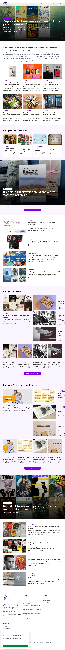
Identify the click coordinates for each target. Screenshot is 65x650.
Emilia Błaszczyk (6, 197)
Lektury (52, 3)
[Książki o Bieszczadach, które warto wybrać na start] (32, 182)
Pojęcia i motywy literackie (45, 3)
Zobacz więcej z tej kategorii (32, 210)
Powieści (23, 3)
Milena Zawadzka (7, 31)
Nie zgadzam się (15, 643)
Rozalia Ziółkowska (7, 512)
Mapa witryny (48, 642)
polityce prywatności (20, 639)
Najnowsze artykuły (17, 3)
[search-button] (57, 3)
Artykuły (25, 595)
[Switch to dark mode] (60, 3)
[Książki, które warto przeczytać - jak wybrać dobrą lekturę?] (32, 497)
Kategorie (6, 623)
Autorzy (45, 595)
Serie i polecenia (36, 3)
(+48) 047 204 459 (8, 617)
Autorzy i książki (29, 3)
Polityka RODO (32, 642)
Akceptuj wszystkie (15, 646)
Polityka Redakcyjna (40, 642)
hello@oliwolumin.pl (9, 619)
